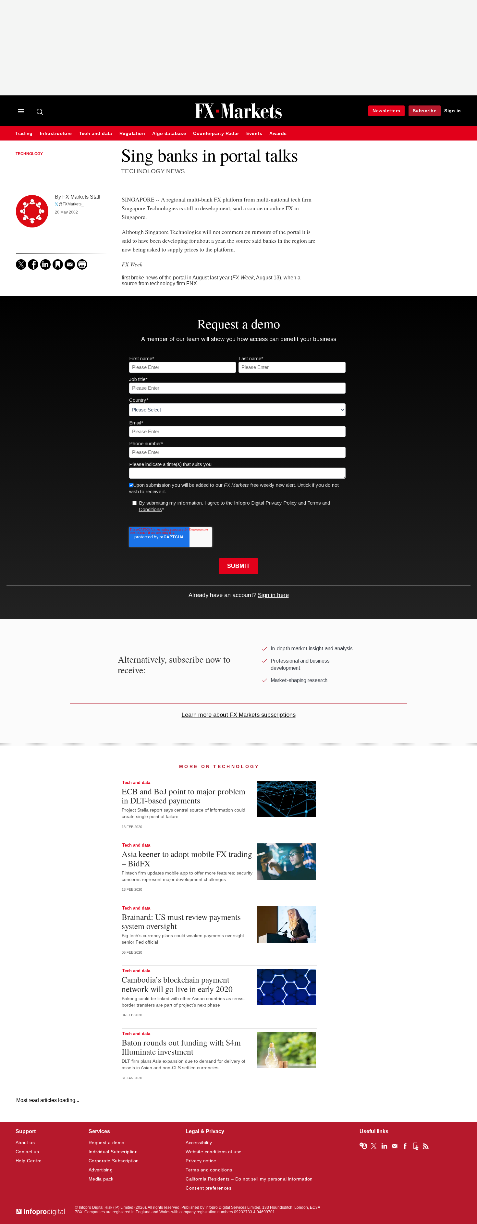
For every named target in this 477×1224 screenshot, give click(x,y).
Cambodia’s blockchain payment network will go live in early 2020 (177, 984)
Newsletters (386, 110)
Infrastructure (56, 133)
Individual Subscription (113, 1151)
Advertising (101, 1169)
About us (25, 1142)
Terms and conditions (209, 1169)
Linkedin (384, 1146)
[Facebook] (33, 264)
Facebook (405, 1146)
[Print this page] (82, 264)
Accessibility (199, 1142)
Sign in (452, 110)
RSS (426, 1146)
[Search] (40, 111)
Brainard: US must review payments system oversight (181, 921)
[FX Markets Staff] (32, 211)
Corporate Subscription (114, 1160)
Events (254, 133)
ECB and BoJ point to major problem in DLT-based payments (183, 796)
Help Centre (29, 1160)
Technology (29, 154)
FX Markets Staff (81, 197)
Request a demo (107, 1142)
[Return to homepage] (238, 117)
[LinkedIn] (45, 264)
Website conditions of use (214, 1151)
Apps (415, 1146)
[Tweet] (21, 264)
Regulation (132, 133)
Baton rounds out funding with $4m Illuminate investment (181, 1047)
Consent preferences (208, 1188)
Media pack (101, 1178)
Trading (24, 133)
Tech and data (95, 133)
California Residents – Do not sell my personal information (249, 1178)
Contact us (27, 1151)
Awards (278, 133)
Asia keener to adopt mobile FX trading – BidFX (187, 858)
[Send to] (70, 264)
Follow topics (363, 1146)
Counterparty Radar (216, 133)
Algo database (169, 133)
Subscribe (425, 110)
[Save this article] (58, 264)
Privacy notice (201, 1160)
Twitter (374, 1146)
